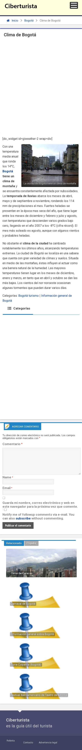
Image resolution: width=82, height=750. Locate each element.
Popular (31, 543)
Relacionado (14, 543)
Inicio (14, 20)
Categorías (21, 308)
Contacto (28, 742)
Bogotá (29, 20)
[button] (74, 5)
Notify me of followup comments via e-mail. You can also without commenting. (38, 516)
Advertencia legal (48, 742)
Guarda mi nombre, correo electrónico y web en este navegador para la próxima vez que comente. (40, 504)
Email (6, 488)
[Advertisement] (41, 86)
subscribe (23, 518)
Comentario (12, 444)
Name (6, 477)
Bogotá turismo (28, 295)
